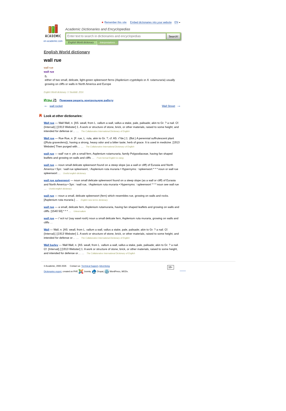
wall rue (49, 153)
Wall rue (49, 122)
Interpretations (107, 42)
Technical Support (89, 266)
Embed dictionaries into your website (151, 22)
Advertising (104, 266)
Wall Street (168, 105)
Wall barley (51, 244)
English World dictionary (81, 42)
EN (176, 22)
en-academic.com (53, 41)
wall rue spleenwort (57, 180)
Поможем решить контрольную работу (86, 100)
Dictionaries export (52, 271)
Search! (173, 36)
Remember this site (115, 22)
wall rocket (56, 105)
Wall (46, 229)
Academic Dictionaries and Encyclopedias (97, 29)
